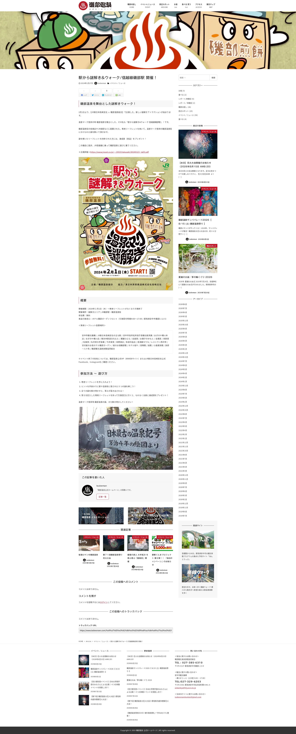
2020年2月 (183, 499)
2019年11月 (183, 507)
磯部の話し (183, 107)
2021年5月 (183, 467)
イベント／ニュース (117, 83)
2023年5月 (183, 398)
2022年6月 (183, 422)
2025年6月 (183, 337)
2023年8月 (183, 389)
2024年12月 (183, 353)
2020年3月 (183, 495)
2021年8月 (183, 455)
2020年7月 (183, 487)
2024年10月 (183, 357)
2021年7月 (183, 459)
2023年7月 (183, 394)
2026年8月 (183, 304)
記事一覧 (102, 496)
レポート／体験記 (185, 103)
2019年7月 (183, 516)
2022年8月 (183, 414)
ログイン (104, 602)
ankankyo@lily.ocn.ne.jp (185, 688)
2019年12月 (183, 503)
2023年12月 (183, 385)
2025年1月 (183, 349)
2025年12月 (183, 320)
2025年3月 (183, 345)
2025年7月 (183, 333)
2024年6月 (183, 365)
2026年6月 (183, 312)
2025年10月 (183, 324)
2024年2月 (183, 377)
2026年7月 (183, 308)
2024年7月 (183, 361)
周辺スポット (184, 111)
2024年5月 (183, 369)
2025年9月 (183, 328)
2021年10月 (183, 451)
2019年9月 (183, 511)
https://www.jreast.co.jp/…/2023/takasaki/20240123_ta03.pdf (119, 152)
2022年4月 (183, 430)
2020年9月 (183, 483)
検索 (213, 77)
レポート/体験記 (185, 99)
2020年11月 (183, 479)
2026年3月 (183, 316)
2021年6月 (183, 463)
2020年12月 (183, 475)
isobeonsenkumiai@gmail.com (188, 697)
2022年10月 (183, 410)
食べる (181, 95)
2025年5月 (183, 341)
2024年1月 (183, 381)
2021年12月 (183, 442)
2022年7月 (183, 418)
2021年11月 (183, 446)
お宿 (180, 91)
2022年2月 (183, 434)
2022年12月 (183, 406)
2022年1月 (183, 438)
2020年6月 (183, 491)
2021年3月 (183, 471)
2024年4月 (183, 373)
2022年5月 (183, 426)
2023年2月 (183, 402)
